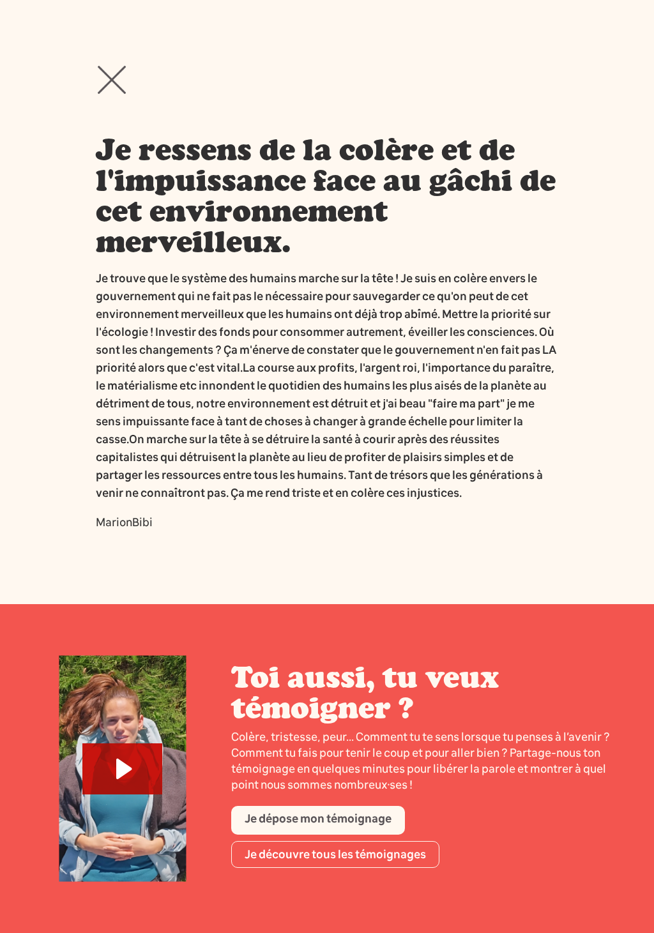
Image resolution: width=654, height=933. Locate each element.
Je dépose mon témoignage (318, 818)
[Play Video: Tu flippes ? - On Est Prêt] (122, 768)
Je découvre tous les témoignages (335, 854)
